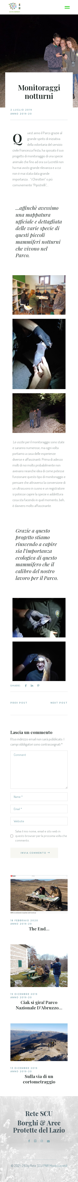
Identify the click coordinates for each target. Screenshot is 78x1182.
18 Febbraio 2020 (24, 920)
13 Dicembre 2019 (24, 1068)
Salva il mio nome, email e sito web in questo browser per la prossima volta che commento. (41, 835)
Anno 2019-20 (21, 113)
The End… (39, 928)
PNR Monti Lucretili (55, 1165)
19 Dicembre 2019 (24, 994)
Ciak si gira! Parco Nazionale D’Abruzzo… (39, 1004)
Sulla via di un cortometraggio (39, 1078)
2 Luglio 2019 (21, 110)
